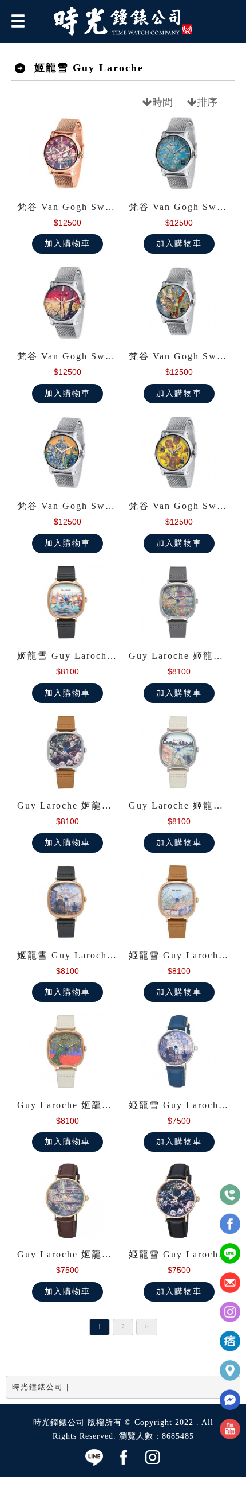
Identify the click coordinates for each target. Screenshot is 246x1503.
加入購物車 (67, 243)
